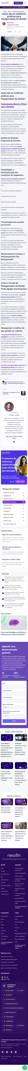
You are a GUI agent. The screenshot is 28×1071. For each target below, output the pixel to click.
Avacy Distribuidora (19, 916)
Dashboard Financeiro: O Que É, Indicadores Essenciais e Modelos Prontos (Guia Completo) (13, 587)
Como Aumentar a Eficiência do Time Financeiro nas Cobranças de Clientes (20, 836)
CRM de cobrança (19, 876)
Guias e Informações (14, 732)
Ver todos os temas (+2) (10, 524)
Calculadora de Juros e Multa (7, 962)
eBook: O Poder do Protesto (7, 956)
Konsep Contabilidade (19, 922)
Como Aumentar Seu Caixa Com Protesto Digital (6, 810)
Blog (2, 877)
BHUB (16, 919)
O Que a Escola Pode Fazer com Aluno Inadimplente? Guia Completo (14, 593)
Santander (3, 930)
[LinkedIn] (14, 442)
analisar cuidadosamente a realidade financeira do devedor (13, 148)
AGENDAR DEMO (18, 3)
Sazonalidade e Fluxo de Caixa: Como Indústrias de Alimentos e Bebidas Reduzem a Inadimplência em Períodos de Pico (15, 579)
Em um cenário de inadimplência (10, 64)
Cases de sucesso (5, 874)
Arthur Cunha (10, 22)
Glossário (3, 882)
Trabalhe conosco (5, 894)
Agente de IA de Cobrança (20, 873)
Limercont (17, 927)
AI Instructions (4, 1058)
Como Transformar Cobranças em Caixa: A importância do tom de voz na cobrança (7, 836)
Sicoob (2, 933)
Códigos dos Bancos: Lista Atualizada (9, 965)
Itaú (2, 922)
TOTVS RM (3, 939)
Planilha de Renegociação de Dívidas (9, 959)
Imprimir (10, 31)
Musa (16, 930)
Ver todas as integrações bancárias (7, 943)
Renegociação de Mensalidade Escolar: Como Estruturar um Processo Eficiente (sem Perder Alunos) (15, 599)
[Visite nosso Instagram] (7, 1052)
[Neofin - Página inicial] (14, 855)
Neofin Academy (14, 796)
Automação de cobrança (13, 24)
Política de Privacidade (6, 1056)
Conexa (2, 919)
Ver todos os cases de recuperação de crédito (20, 947)
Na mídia (3, 871)
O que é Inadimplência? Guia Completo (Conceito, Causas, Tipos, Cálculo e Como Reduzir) (14, 605)
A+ (19, 31)
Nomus (2, 924)
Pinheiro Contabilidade (20, 936)
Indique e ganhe (4, 891)
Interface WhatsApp (19, 898)
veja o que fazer (21, 7)
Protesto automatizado (20, 939)
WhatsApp (6, 977)
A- (15, 31)
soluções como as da (9, 355)
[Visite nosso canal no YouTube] (11, 1052)
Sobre (2, 868)
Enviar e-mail (6, 979)
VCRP (16, 942)
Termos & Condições (17, 1056)
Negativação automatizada (21, 933)
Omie (2, 927)
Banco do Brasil (4, 916)
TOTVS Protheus (4, 936)
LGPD (25, 1056)
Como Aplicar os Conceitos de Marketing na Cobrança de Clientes (20, 812)
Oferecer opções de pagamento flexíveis (12, 178)
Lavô (16, 924)
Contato (2, 888)
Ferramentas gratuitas (6, 885)
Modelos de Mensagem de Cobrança (9, 968)
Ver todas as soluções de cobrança (21, 907)
